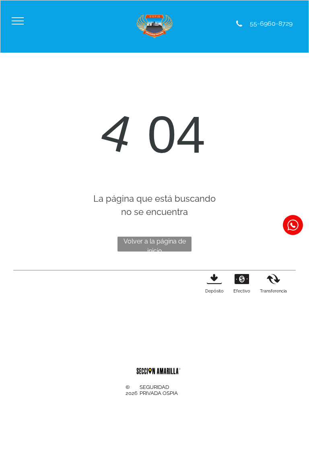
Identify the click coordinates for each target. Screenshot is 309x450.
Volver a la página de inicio (155, 244)
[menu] (17, 20)
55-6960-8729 (270, 23)
